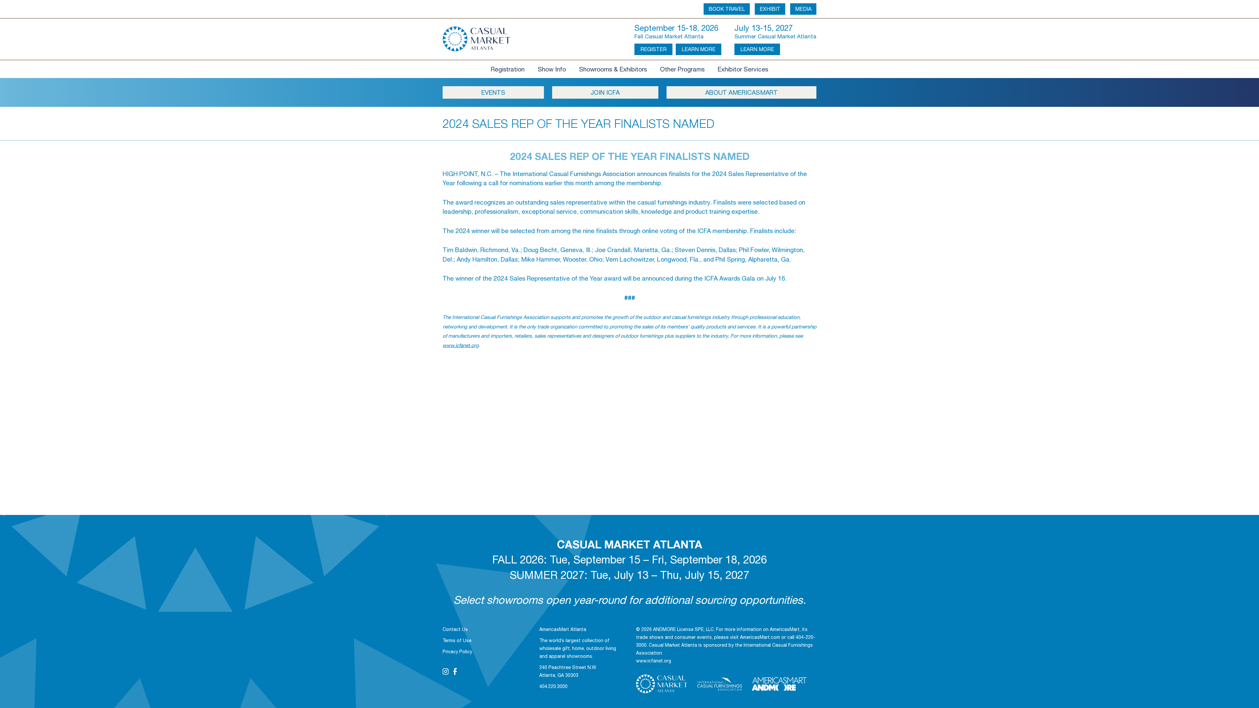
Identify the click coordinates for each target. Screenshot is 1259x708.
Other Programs (682, 69)
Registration (508, 69)
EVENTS (493, 92)
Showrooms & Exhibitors (613, 69)
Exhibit (770, 9)
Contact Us (455, 629)
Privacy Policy (457, 651)
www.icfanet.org (461, 345)
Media (803, 9)
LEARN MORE (698, 49)
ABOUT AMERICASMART (741, 92)
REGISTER (653, 49)
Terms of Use (457, 640)
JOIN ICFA (605, 92)
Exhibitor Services (743, 69)
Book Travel (727, 9)
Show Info (552, 69)
